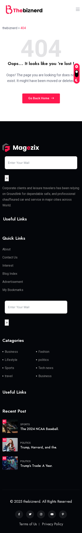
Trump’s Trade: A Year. (36, 465)
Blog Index (9, 274)
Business (11, 352)
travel (9, 376)
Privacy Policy (52, 524)
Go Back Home (39, 98)
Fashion (43, 352)
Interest (7, 265)
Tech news (45, 368)
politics (43, 360)
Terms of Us (28, 524)
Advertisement (12, 282)
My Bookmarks (12, 290)
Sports (9, 368)
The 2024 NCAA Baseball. (39, 429)
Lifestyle (11, 360)
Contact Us (10, 257)
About (6, 249)
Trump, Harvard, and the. (38, 447)
